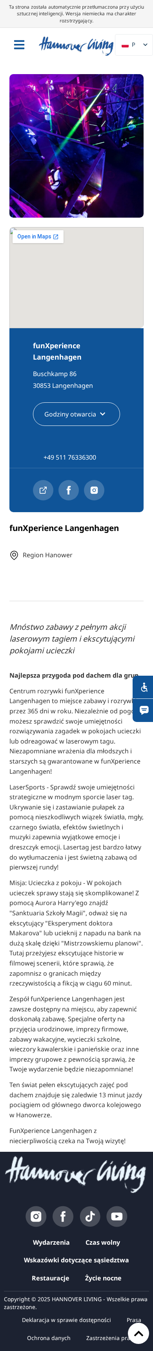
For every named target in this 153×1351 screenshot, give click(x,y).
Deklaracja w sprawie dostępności (66, 1320)
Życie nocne (103, 1278)
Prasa (134, 1320)
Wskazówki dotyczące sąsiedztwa (76, 1260)
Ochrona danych (49, 1338)
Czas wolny (103, 1242)
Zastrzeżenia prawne (113, 1338)
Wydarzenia (51, 1242)
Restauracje (50, 1278)
